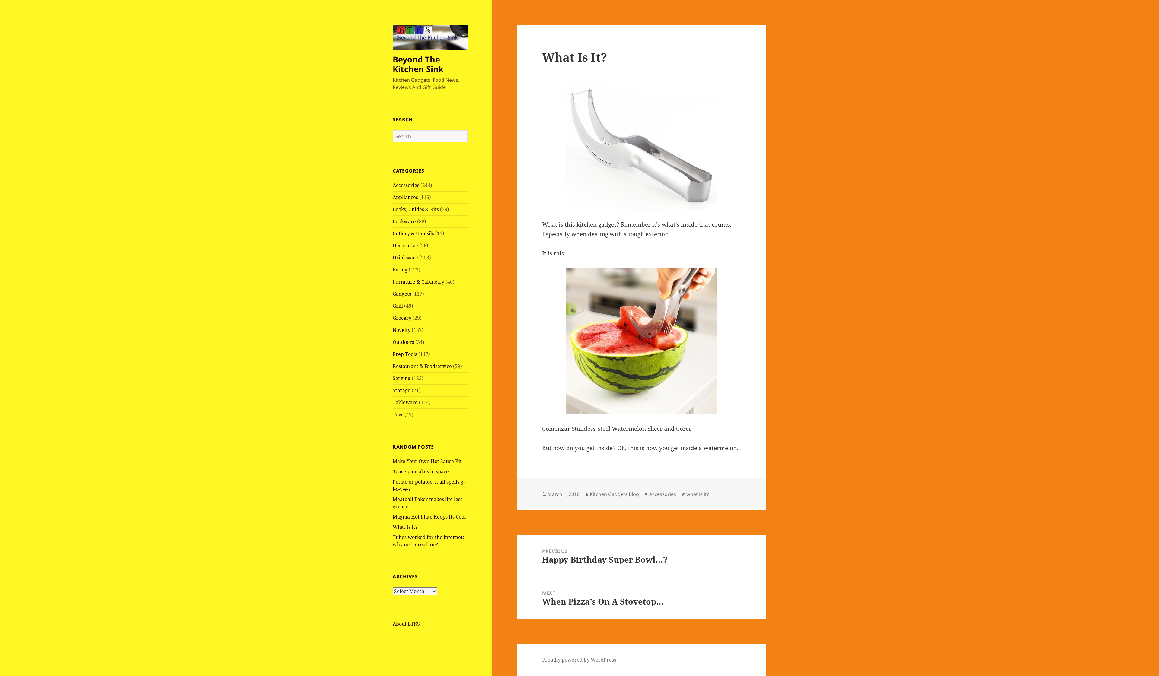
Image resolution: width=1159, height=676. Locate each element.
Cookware (404, 221)
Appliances (405, 197)
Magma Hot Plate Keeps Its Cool (429, 516)
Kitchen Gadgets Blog (614, 494)
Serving (401, 378)
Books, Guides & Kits (416, 209)
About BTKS (406, 623)
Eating (400, 269)
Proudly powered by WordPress (579, 659)
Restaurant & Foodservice (422, 366)
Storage (401, 390)
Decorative (405, 245)
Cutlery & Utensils (413, 233)
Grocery (402, 318)
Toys (398, 414)
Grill (398, 306)
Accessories (406, 185)
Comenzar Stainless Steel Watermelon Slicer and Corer (616, 429)
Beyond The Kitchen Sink (418, 64)
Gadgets (402, 293)
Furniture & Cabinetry (418, 281)
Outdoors (403, 342)
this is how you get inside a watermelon (682, 448)
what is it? (697, 494)
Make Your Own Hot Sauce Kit (427, 461)
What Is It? (405, 527)
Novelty (401, 330)
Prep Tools (405, 354)
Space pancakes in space (421, 471)
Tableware (405, 402)
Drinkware (405, 257)
